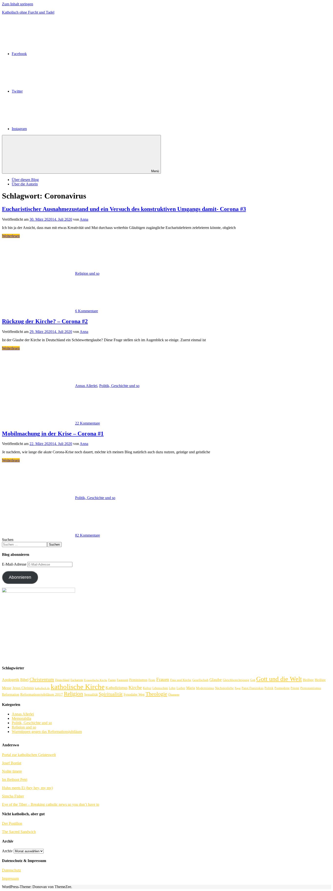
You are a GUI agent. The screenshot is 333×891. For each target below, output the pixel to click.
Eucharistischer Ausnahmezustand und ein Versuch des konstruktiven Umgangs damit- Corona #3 (124, 209)
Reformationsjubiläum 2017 (41, 694)
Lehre (172, 688)
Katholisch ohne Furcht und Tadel (28, 12)
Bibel (24, 680)
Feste (151, 680)
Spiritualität (111, 694)
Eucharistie (76, 680)
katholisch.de (42, 688)
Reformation (10, 694)
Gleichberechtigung (236, 680)
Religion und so (87, 273)
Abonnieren (20, 577)
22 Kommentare (87, 423)
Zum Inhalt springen (17, 4)
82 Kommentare (87, 535)
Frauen (162, 679)
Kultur (147, 688)
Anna (84, 219)
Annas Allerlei (86, 386)
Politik (269, 688)
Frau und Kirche (180, 680)
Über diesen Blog (25, 180)
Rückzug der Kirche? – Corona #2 (45, 321)
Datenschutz (11, 870)
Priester (295, 688)
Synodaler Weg (134, 694)
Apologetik (10, 679)
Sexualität (91, 694)
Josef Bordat (11, 763)
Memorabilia (21, 718)
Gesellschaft (200, 680)
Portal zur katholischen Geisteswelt (29, 755)
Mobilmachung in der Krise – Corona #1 (53, 433)
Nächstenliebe (224, 688)
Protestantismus (310, 688)
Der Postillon (12, 823)
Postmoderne (282, 688)
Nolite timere (12, 771)
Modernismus (205, 688)
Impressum (10, 878)
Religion (73, 694)
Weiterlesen (11, 236)
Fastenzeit (122, 680)
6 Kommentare (86, 311)
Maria (190, 688)
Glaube (215, 679)
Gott (252, 680)
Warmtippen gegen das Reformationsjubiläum (47, 732)
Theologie (156, 694)
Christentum (41, 679)
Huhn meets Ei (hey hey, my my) (27, 788)
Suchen (7, 540)
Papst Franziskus (253, 688)
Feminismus (138, 680)
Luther (180, 688)
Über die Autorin (25, 184)
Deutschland (62, 680)
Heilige (308, 680)
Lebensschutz (160, 688)
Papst (238, 688)
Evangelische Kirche (95, 680)
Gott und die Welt (279, 678)
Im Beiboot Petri (14, 779)
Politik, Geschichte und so (119, 386)
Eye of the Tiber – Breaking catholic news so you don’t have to (50, 804)
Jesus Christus (23, 688)
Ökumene (173, 694)
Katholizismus (116, 688)
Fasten (112, 680)
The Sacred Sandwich (19, 832)
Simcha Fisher (13, 796)
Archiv (7, 851)
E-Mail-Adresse (14, 564)
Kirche (135, 687)
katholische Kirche (78, 687)
